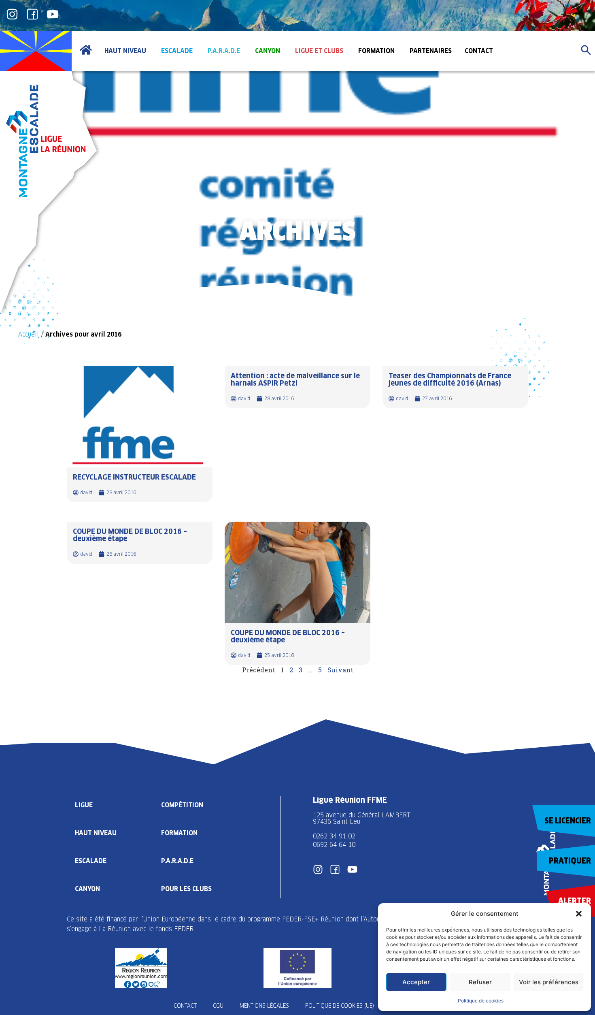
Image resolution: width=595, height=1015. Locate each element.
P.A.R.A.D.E (177, 861)
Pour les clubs (186, 889)
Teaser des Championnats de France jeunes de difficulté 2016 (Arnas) (450, 379)
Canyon (87, 889)
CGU (218, 1005)
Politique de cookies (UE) (339, 1005)
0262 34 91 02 (334, 836)
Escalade (90, 861)
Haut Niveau (96, 833)
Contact (185, 1005)
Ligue (84, 805)
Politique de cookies (481, 1001)
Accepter (416, 982)
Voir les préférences (548, 982)
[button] (579, 914)
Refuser (480, 982)
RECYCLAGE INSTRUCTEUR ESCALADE (134, 477)
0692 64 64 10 (334, 844)
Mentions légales (264, 1005)
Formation (179, 833)
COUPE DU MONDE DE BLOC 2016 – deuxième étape (130, 535)
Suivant (340, 669)
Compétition (182, 805)
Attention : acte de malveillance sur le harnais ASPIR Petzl (295, 379)
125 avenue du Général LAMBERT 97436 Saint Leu (363, 818)
